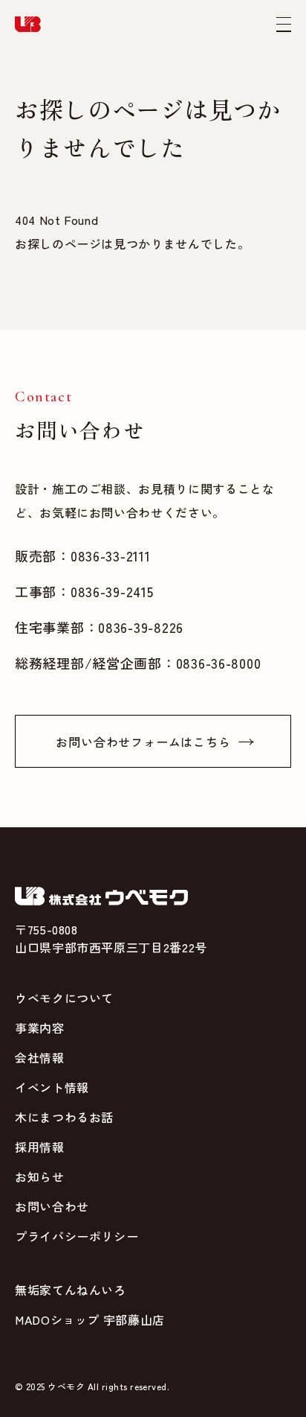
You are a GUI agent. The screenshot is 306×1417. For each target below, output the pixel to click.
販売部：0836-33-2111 (83, 555)
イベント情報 (52, 1087)
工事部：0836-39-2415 (84, 591)
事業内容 (40, 1028)
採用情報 (40, 1147)
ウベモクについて (64, 998)
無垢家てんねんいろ (70, 1290)
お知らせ (40, 1176)
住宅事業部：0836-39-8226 (99, 627)
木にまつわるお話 (64, 1117)
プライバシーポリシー (76, 1236)
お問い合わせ (52, 1206)
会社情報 (40, 1057)
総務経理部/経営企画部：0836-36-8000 (138, 662)
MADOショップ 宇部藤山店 (90, 1319)
